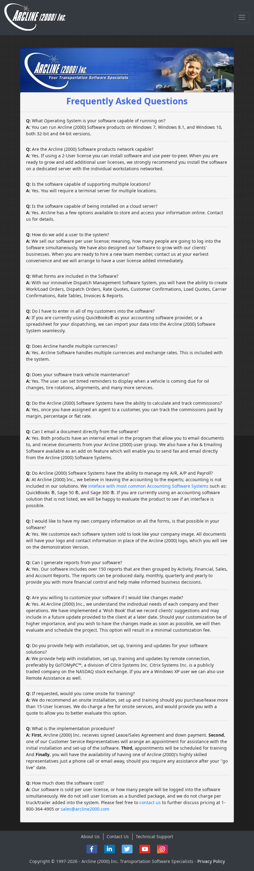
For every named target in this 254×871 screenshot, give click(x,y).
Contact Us (118, 836)
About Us (90, 836)
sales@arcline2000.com (85, 809)
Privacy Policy (211, 861)
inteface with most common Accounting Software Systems (148, 486)
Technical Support (154, 836)
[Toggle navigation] (242, 17)
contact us (150, 802)
